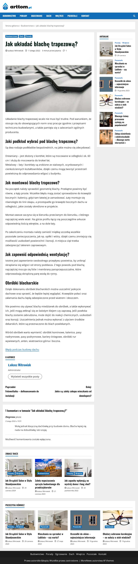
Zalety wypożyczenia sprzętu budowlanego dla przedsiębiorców (47, 484)
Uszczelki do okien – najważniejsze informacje (106, 84)
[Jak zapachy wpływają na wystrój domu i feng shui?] (78, 468)
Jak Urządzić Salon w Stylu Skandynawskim (18, 482)
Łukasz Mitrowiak (15, 50)
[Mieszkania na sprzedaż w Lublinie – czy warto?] (53, 520)
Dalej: (73, 391)
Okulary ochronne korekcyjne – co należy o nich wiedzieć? (106, 101)
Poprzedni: (22, 391)
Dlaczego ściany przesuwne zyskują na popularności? (106, 119)
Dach (48, 15)
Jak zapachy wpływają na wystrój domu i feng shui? (77, 482)
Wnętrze (59, 15)
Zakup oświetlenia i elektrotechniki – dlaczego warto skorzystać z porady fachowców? (106, 137)
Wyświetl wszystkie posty (25, 376)
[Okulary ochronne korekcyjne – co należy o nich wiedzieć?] (118, 520)
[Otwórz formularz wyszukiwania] (134, 16)
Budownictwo (9, 15)
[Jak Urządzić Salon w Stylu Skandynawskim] (18, 468)
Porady (23, 15)
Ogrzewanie (36, 15)
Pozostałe (72, 15)
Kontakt (85, 15)
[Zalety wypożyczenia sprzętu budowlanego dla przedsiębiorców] (48, 468)
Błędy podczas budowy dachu (22, 349)
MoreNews (86, 560)
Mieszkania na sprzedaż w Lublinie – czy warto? (106, 66)
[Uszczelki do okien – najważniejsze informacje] (85, 520)
